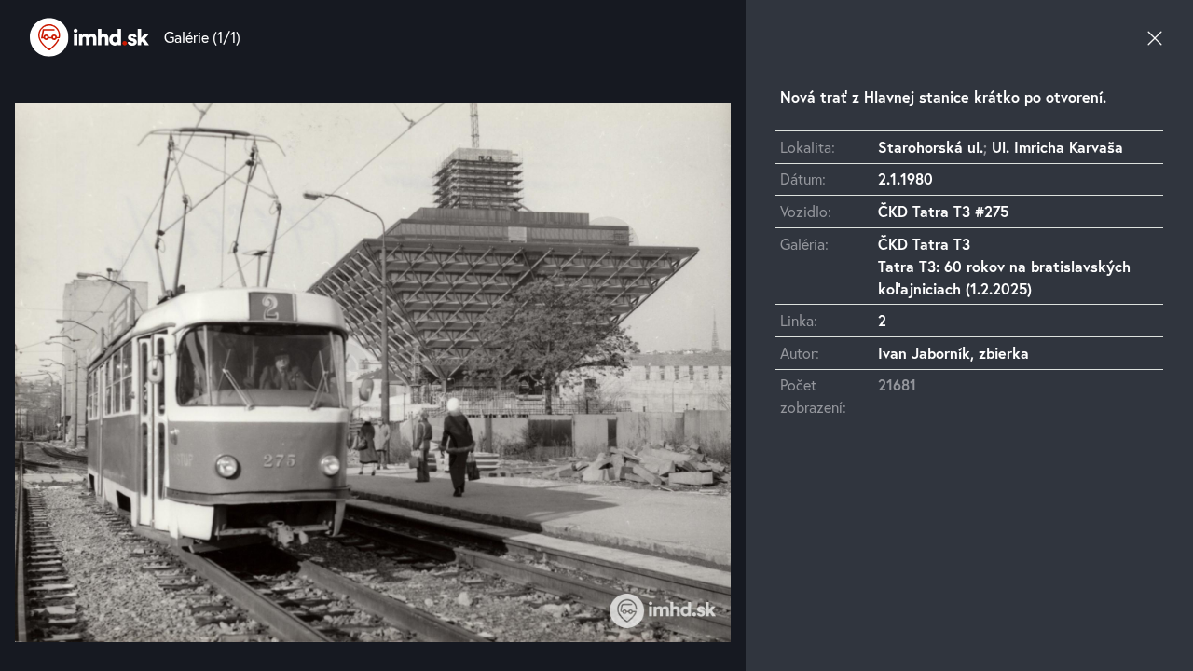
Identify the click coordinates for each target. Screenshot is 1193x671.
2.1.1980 (905, 178)
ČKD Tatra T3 (924, 243)
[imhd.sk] (89, 37)
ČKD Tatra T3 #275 (943, 211)
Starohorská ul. (930, 147)
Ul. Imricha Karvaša (1057, 147)
